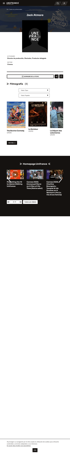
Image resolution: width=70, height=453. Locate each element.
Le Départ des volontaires (56, 132)
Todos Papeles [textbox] (25, 95)
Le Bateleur (33, 129)
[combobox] (34, 90)
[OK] (35, 450)
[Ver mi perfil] (64, 3)
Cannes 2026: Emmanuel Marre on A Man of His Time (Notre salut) (35, 185)
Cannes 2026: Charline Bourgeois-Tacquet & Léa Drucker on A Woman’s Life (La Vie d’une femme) (54, 188)
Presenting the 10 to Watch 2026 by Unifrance (14, 184)
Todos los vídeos (30, 202)
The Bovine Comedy (15, 131)
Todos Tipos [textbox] (24, 90)
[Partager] (56, 76)
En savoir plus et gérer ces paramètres (19, 446)
